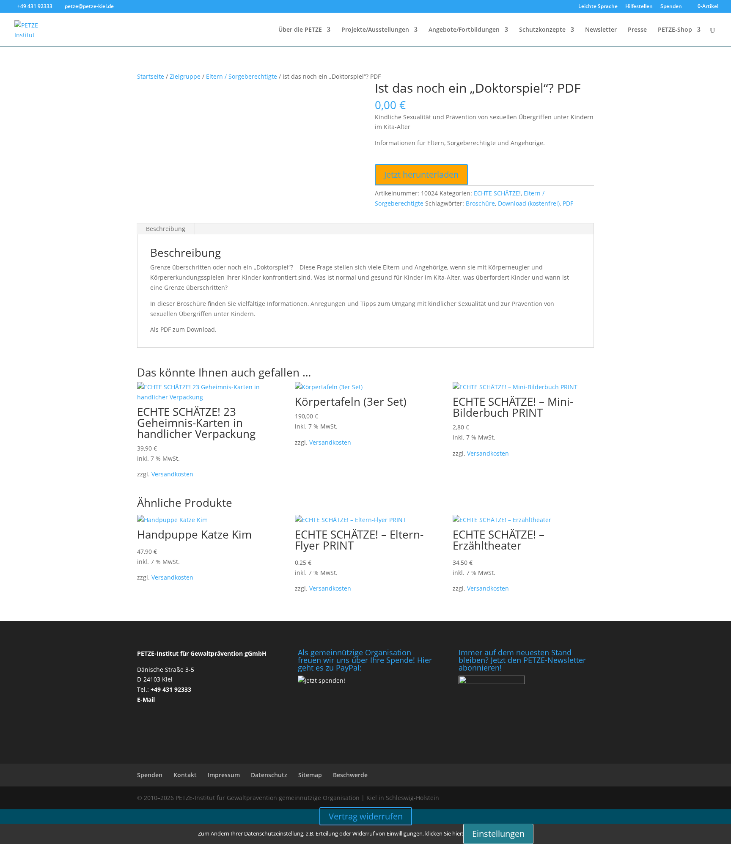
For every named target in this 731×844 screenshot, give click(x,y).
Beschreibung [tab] (165, 229)
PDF (568, 203)
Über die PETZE (300, 30)
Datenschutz (269, 775)
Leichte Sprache (598, 7)
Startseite (150, 76)
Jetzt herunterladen (421, 174)
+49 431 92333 (171, 689)
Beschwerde (350, 775)
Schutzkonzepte (542, 30)
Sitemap (310, 775)
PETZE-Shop (675, 30)
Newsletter (601, 30)
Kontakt (185, 775)
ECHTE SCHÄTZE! (497, 193)
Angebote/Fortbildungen (464, 30)
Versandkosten (172, 474)
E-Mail (146, 700)
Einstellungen (498, 833)
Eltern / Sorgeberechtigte (241, 76)
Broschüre (480, 203)
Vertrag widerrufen (366, 816)
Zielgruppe (185, 76)
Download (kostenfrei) (529, 203)
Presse (637, 30)
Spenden (671, 7)
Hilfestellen (639, 7)
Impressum (224, 775)
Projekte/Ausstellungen (375, 30)
